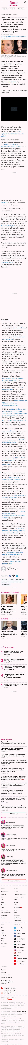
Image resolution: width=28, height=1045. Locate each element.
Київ (2, 927)
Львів (2, 930)
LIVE (15, 904)
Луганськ (3, 946)
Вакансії (3, 969)
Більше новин (14, 813)
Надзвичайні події (6, 912)
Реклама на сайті (5, 975)
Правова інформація (6, 977)
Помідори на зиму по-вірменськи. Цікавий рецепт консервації (14, 660)
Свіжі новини (6, 739)
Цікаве (2, 918)
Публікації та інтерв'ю (20, 894)
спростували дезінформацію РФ (14, 420)
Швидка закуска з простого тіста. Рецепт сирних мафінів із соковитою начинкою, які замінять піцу (13, 807)
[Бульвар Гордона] (13, 3)
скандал (11, 579)
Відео (15, 912)
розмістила (12, 82)
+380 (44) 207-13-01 (10, 988)
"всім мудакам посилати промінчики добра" (12, 134)
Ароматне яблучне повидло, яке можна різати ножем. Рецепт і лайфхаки (13, 652)
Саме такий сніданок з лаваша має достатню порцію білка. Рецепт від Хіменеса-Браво (14, 667)
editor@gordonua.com (10, 993)
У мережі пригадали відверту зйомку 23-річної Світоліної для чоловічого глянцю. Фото (13, 799)
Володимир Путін (20, 579)
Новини (4, 8)
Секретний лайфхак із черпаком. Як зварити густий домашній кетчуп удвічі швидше (14, 784)
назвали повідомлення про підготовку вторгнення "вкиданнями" (14, 411)
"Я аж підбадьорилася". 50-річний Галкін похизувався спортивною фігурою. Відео (13, 755)
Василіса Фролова (16, 582)
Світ (2, 899)
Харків (2, 938)
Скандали (21, 8)
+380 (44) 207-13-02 (10, 990)
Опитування (17, 915)
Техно (2, 907)
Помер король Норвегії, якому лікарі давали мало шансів (15, 684)
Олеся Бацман (20, 947)
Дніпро (3, 940)
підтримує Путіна (19, 328)
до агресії (14, 416)
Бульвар (8, 14)
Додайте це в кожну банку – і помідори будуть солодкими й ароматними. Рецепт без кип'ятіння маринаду (13, 770)
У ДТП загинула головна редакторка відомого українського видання (12, 748)
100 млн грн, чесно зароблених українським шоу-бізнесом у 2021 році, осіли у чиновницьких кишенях (14, 875)
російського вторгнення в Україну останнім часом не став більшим (13, 531)
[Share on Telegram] (17, 576)
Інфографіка (4, 915)
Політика (3, 894)
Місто (2, 924)
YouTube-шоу (17, 918)
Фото (15, 910)
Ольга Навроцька (6, 584)
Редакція (3, 972)
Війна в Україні (5, 891)
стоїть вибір (6, 464)
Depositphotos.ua (21, 1011)
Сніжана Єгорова (6, 582)
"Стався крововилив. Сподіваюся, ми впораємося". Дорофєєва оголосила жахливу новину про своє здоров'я (12, 792)
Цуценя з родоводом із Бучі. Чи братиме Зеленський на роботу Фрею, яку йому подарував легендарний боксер (13, 777)
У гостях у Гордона (19, 897)
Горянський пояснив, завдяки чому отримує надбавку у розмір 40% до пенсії (9, 634)
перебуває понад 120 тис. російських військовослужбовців (14, 403)
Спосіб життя (4, 910)
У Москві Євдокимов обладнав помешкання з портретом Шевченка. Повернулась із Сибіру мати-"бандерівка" (12, 827)
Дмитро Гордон (21, 927)
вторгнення (4, 579)
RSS (18, 955)
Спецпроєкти (17, 920)
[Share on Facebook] (10, 576)
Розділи (16, 888)
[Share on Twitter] (13, 576)
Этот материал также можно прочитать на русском (14, 37)
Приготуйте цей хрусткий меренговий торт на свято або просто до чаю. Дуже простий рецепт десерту (14, 762)
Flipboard (19, 952)
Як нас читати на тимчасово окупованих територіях (7, 982)
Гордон (3, 14)
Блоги (3, 817)
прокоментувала (7, 262)
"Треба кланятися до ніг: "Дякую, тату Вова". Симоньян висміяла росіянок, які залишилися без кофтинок (14, 677)
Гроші (2, 897)
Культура (3, 904)
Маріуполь (4, 943)
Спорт (2, 902)
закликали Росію (8, 431)
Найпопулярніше (7, 647)
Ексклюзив (17, 907)
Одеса (2, 933)
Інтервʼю (12, 8)
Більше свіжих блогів (13, 880)
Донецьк (3, 935)
